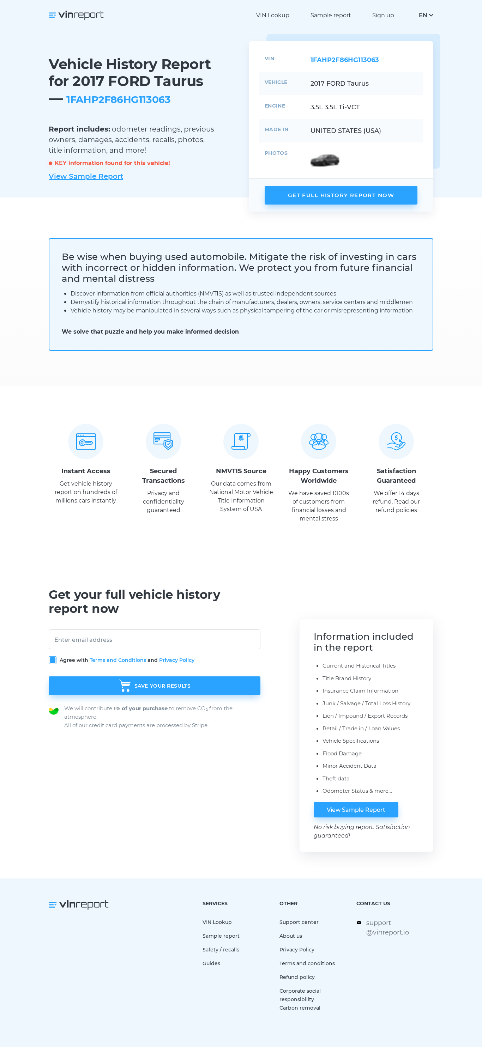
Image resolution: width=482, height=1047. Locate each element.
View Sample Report (86, 176)
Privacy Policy (176, 660)
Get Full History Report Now (341, 195)
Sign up (383, 15)
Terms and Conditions (118, 660)
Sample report (331, 15)
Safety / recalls (221, 949)
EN (423, 15)
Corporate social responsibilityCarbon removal (300, 999)
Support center (299, 922)
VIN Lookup (272, 15)
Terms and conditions (307, 963)
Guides (211, 963)
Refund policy (297, 977)
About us (290, 935)
